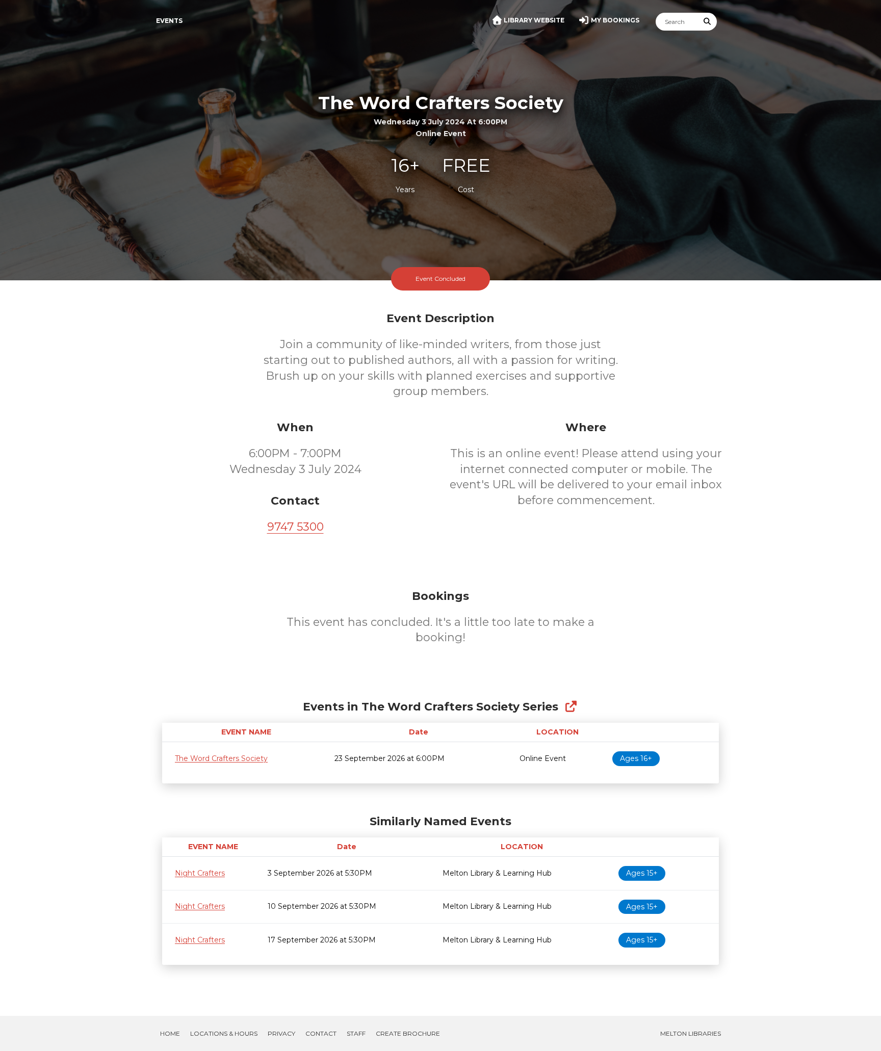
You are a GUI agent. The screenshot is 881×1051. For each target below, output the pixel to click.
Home (170, 1033)
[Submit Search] (707, 22)
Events (169, 20)
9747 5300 (295, 527)
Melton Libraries (690, 1033)
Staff (356, 1033)
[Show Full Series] (571, 707)
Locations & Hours (223, 1033)
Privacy (281, 1033)
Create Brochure (408, 1033)
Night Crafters (200, 873)
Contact (320, 1033)
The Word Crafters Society (221, 758)
